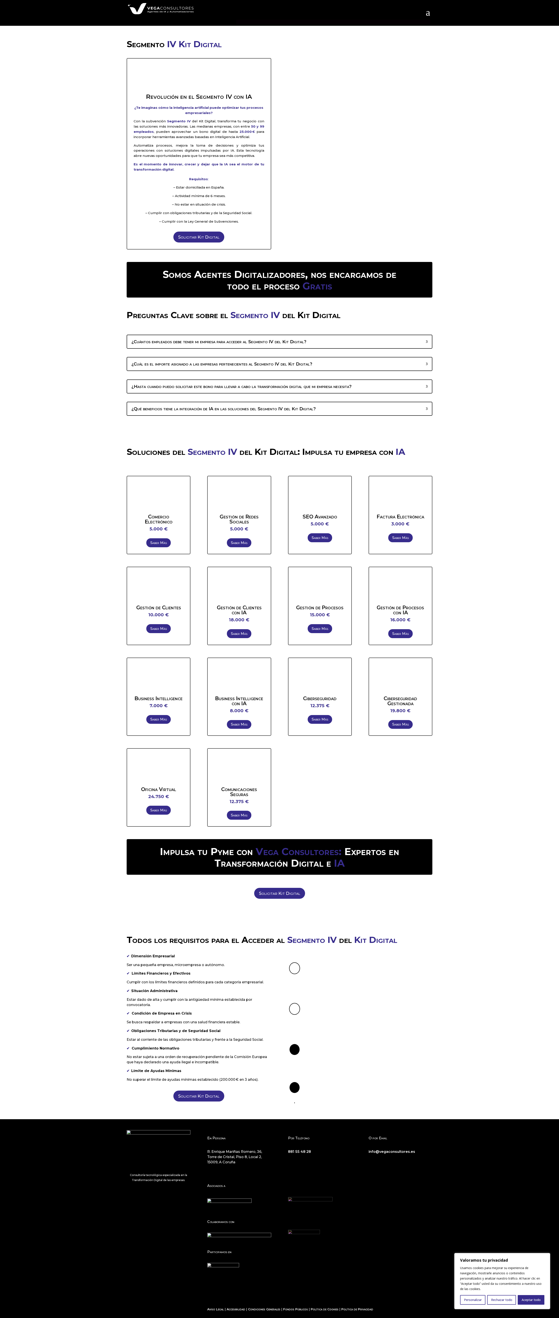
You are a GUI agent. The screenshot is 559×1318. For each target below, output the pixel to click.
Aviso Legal (215, 1309)
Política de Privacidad (357, 1309)
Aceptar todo (531, 1300)
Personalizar (473, 1300)
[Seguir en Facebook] (372, 1159)
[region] (502, 1281)
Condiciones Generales (264, 1309)
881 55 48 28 (299, 1152)
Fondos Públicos (295, 1309)
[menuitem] (428, 12)
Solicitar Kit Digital (198, 237)
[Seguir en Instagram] (380, 1159)
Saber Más (158, 543)
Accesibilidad (236, 1309)
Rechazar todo (501, 1300)
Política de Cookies (324, 1309)
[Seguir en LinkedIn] (389, 1159)
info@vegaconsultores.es (392, 1152)
